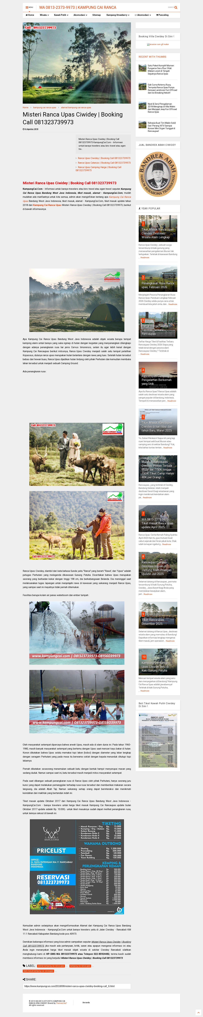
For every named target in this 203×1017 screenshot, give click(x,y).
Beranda (86, 1003)
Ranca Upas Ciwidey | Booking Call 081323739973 (104, 158)
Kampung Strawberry (117, 15)
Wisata (43, 15)
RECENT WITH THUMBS (152, 56)
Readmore (145, 258)
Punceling (163, 15)
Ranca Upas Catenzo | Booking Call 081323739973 (104, 162)
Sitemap (96, 15)
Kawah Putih (60, 15)
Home (31, 15)
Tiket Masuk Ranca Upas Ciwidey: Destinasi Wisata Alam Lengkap (158, 233)
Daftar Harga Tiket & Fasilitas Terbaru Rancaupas (155, 330)
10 (144, 657)
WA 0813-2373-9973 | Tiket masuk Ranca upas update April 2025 (157, 523)
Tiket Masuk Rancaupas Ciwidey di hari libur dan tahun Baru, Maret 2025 (157, 426)
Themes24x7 (61, 1003)
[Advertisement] (48, 155)
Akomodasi (79, 15)
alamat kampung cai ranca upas (76, 107)
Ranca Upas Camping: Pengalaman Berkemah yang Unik (156, 380)
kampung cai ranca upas (44, 107)
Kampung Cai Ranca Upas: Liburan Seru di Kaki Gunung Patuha (155, 666)
